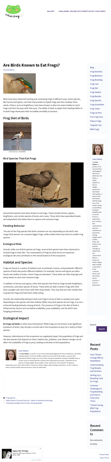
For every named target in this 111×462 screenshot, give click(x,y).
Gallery (50, 11)
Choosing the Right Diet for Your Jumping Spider (24, 403)
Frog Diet (94, 88)
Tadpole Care (96, 125)
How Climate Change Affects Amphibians (96, 357)
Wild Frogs (94, 129)
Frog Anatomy (96, 71)
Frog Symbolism (97, 104)
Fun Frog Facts (96, 117)
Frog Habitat (95, 92)
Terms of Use (104, 458)
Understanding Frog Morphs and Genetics (96, 368)
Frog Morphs (95, 96)
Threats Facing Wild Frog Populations (96, 408)
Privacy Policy (104, 454)
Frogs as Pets (96, 112)
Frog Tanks (95, 108)
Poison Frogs (95, 121)
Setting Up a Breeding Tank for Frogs (96, 378)
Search (93, 324)
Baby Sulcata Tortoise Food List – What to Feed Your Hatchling (29, 400)
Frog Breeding (96, 79)
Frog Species (10, 398)
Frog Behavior (96, 75)
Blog (92, 67)
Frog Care (94, 84)
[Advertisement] (55, 39)
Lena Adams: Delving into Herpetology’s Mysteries (82, 11)
